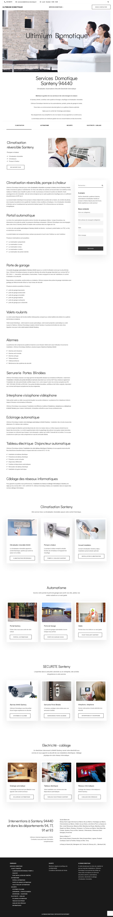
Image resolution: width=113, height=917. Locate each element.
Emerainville (75, 838)
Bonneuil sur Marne (77, 822)
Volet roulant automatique (21, 884)
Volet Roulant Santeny (90, 635)
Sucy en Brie (74, 830)
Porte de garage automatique (21, 882)
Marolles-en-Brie (100, 826)
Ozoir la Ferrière (71, 840)
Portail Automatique (20, 637)
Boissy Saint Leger (65, 822)
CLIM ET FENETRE (16, 868)
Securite (14, 887)
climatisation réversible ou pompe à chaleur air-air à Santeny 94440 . (51, 187)
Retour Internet (64, 914)
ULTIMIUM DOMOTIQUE (12, 7)
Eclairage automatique (21, 797)
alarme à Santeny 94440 (49, 347)
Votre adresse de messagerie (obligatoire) (89, 220)
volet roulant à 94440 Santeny (30, 327)
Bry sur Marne (88, 822)
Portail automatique (18, 880)
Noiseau (73, 828)
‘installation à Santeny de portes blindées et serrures (22, 380)
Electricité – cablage (18, 896)
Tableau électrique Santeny (57, 797)
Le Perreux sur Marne (89, 828)
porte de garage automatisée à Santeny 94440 (23, 270)
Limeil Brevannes (68, 826)
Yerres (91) (86, 844)
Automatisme (15, 877)
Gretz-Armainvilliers (85, 838)
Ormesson (80, 828)
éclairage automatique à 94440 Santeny (38, 422)
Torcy (87, 840)
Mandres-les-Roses (88, 826)
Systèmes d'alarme (20, 715)
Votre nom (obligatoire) (84, 212)
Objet (79, 227)
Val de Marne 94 (64, 820)
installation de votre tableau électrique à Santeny (38, 448)
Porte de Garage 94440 (55, 637)
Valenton (81, 830)
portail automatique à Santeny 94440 (28, 228)
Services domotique (55, 7)
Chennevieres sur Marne (67, 824)
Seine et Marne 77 (65, 836)
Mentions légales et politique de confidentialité (58, 867)
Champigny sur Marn (98, 822)
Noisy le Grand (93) (67, 844)
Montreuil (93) (102, 844)
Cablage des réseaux (89, 797)
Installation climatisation (91, 556)
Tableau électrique (18, 901)
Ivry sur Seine (83, 824)
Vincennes (69, 832)
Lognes (94, 838)
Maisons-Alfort (78, 826)
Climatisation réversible (22, 558)
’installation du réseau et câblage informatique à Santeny (50, 484)
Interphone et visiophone (91, 715)
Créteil (77, 824)
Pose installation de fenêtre (21, 875)
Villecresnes (88, 830)
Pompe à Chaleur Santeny (56, 558)
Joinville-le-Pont (93, 824)
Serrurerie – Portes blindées (21, 891)
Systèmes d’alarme (18, 889)
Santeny (67, 830)
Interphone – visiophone (19, 894)
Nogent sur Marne (65, 828)
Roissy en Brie (80, 840)
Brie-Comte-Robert (65, 838)
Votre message (82, 235)
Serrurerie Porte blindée (56, 715)
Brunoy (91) (92, 844)
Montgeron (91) (77, 844)
